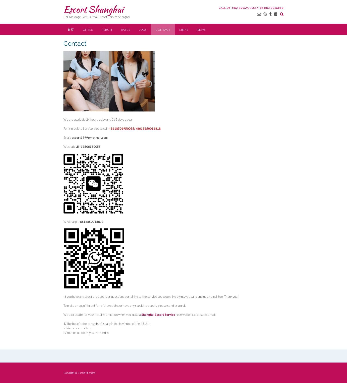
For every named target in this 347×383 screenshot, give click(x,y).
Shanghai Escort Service (158, 314)
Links (183, 29)
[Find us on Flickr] (275, 14)
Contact (162, 29)
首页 (71, 29)
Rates (125, 29)
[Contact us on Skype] (265, 14)
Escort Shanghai (93, 9)
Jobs (143, 29)
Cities (88, 29)
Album (107, 29)
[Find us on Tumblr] (270, 14)
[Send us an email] (259, 14)
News (201, 29)
